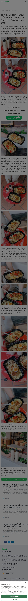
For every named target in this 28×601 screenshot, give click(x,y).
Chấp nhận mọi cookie (14, 596)
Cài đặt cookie (14, 599)
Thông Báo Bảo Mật (12, 593)
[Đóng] (25, 582)
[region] (14, 591)
